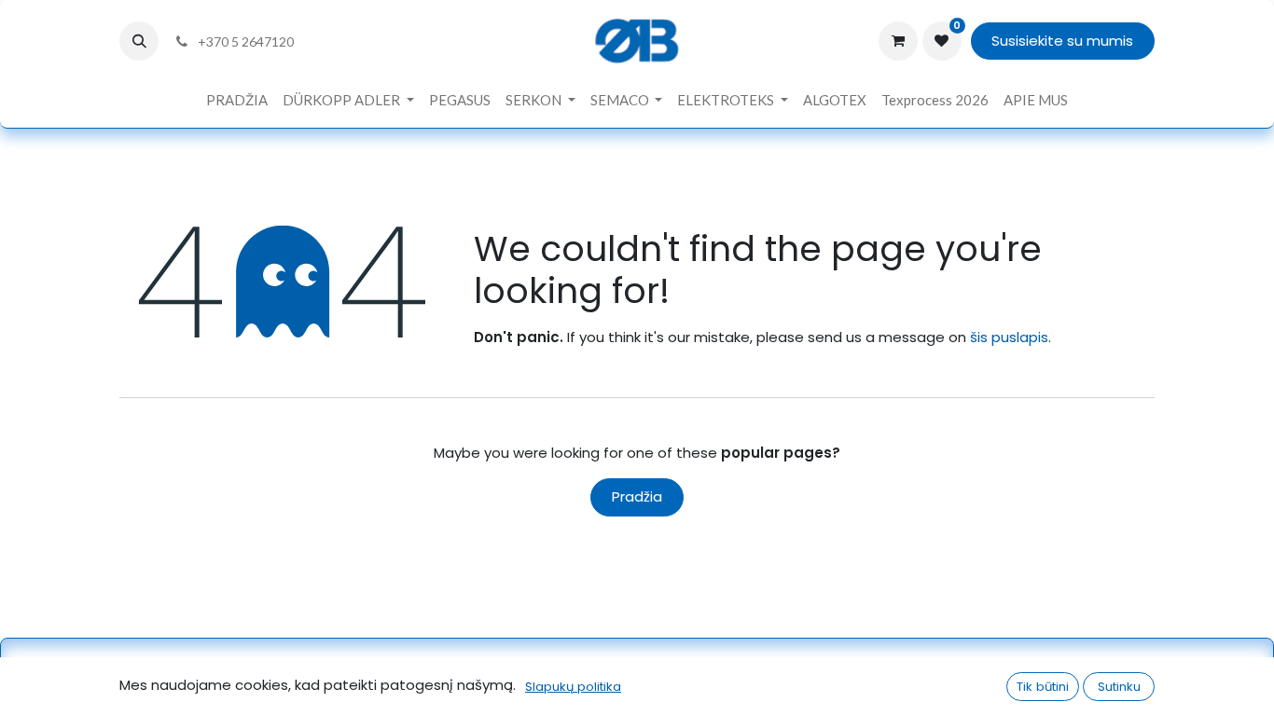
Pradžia (637, 496)
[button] (139, 41)
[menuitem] (237, 100)
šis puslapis (1009, 337)
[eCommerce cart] (898, 41)
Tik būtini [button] (1043, 686)
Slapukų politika (573, 686)
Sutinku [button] (1119, 686)
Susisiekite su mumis (1062, 40)
